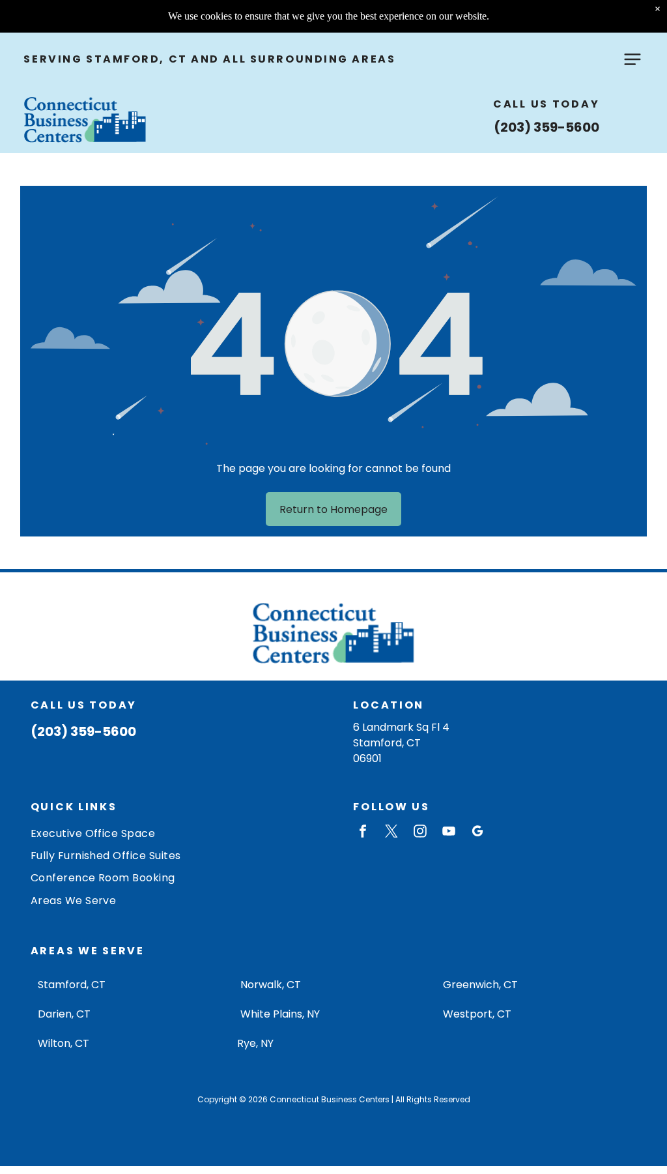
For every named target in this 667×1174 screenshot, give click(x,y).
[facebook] (363, 832)
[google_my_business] (477, 832)
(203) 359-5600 (546, 127)
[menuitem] (172, 832)
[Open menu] (632, 59)
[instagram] (420, 832)
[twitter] (391, 832)
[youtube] (449, 832)
